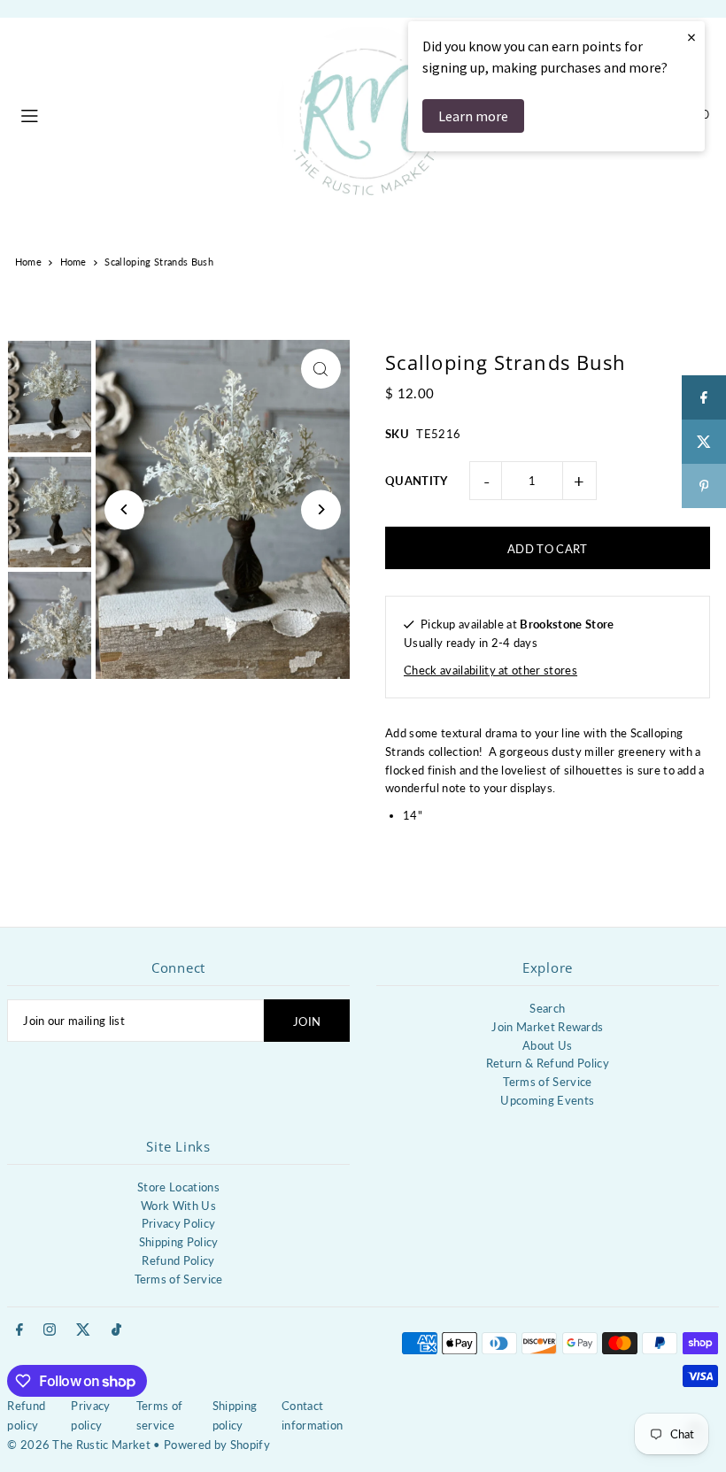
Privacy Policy (179, 1223)
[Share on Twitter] (704, 442)
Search (547, 1008)
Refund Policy (178, 1260)
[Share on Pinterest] (704, 486)
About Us (547, 1045)
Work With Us (178, 1205)
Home (28, 261)
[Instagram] (49, 1330)
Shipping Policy (179, 1242)
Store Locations (178, 1187)
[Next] (321, 509)
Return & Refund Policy (547, 1063)
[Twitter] (83, 1330)
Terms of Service (547, 1082)
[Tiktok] (116, 1330)
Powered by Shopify (217, 1444)
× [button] (691, 37)
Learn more (473, 116)
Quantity (416, 481)
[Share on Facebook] (704, 397)
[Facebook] (19, 1330)
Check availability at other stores (490, 670)
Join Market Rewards (547, 1027)
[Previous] (124, 509)
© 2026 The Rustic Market (79, 1444)
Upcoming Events (547, 1100)
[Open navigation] (139, 113)
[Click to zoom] (321, 369)
